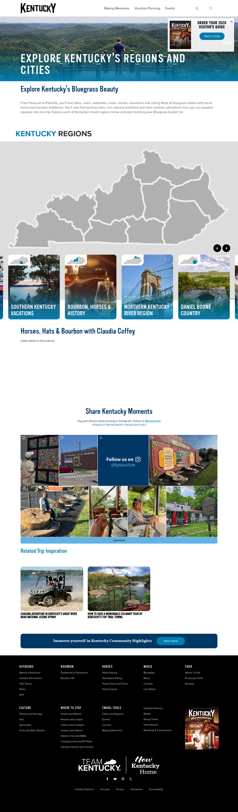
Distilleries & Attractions (74, 672)
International (151, 725)
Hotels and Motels (71, 714)
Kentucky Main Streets (32, 730)
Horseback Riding (112, 678)
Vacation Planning (147, 8)
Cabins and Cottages (72, 725)
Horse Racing (109, 672)
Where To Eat (192, 672)
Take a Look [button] (212, 36)
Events (170, 8)
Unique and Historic (72, 730)
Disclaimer (136, 789)
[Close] (231, 21)
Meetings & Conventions (157, 730)
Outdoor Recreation (30, 678)
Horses (107, 666)
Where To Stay (71, 708)
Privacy (120, 789)
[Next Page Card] (226, 248)
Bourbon (67, 666)
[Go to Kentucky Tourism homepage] (38, 8)
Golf (21, 694)
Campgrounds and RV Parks (76, 741)
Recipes (190, 683)
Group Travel (151, 719)
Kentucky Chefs (194, 678)
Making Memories (116, 8)
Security (105, 789)
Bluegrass (149, 672)
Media (147, 714)
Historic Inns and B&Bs (73, 736)
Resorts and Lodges (72, 719)
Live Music (150, 689)
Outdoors (26, 666)
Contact (106, 725)
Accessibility (156, 789)
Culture (25, 708)
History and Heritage (31, 714)
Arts (21, 719)
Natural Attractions (29, 672)
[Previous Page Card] (217, 248)
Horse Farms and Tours (115, 683)
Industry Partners (153, 708)
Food (188, 666)
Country (148, 683)
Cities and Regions (112, 714)
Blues (147, 678)
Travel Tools (111, 708)
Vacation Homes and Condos (77, 747)
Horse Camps (109, 689)
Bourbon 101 (67, 678)
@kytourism (153, 421)
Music (148, 666)
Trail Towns (25, 683)
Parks (22, 689)
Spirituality (25, 725)
